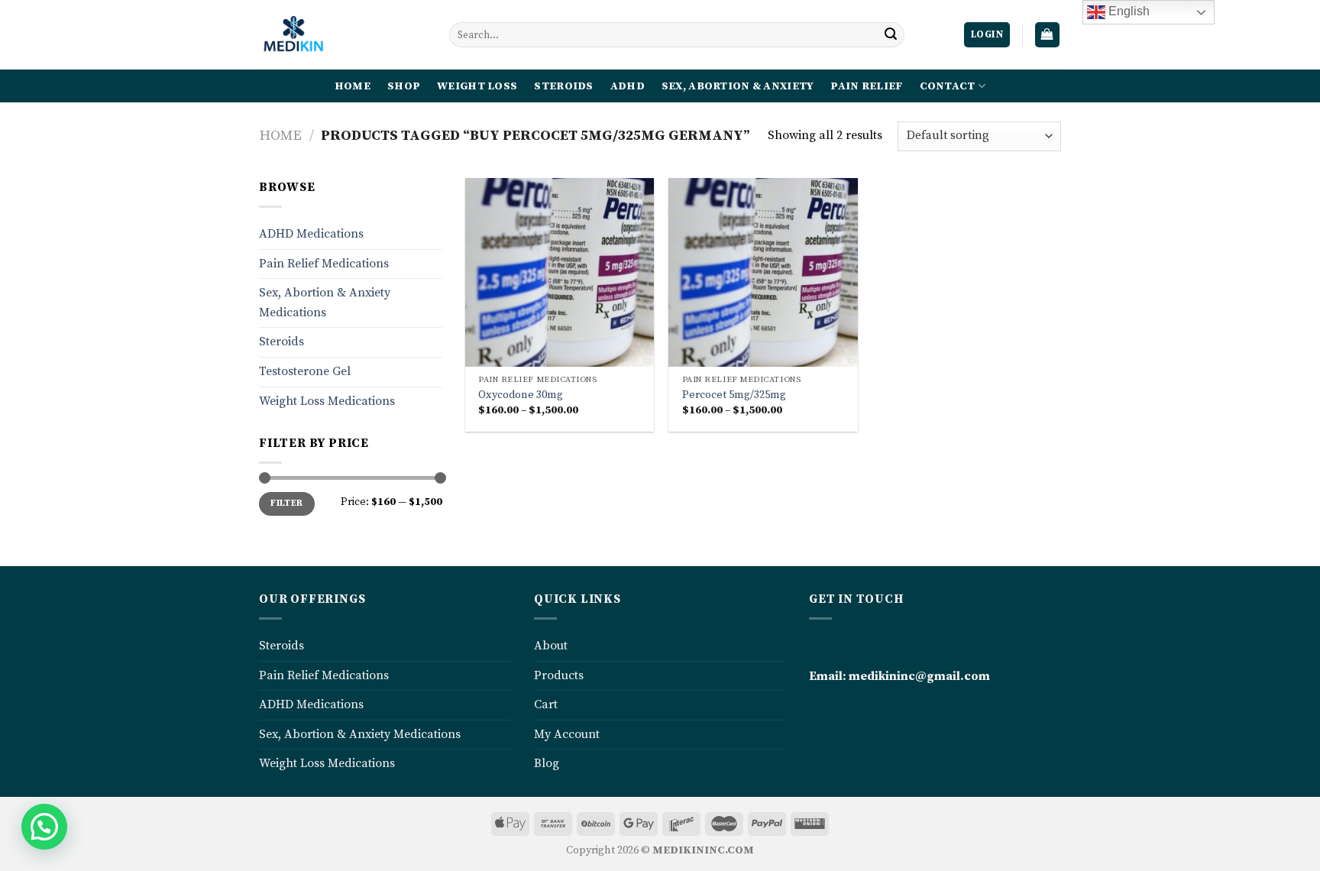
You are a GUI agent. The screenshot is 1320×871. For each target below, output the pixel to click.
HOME (352, 86)
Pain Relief (866, 86)
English (1127, 11)
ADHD (627, 86)
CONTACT (947, 86)
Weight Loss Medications (327, 401)
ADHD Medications (311, 233)
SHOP (403, 86)
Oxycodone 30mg (520, 395)
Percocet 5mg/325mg (734, 395)
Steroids (563, 86)
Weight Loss (477, 86)
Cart (546, 704)
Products (559, 675)
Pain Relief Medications (324, 263)
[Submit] (891, 35)
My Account (567, 734)
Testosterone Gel (305, 371)
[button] (44, 827)
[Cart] (1047, 34)
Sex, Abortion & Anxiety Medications (324, 302)
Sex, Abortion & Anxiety (738, 86)
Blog (546, 763)
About (551, 645)
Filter (286, 503)
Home (280, 135)
